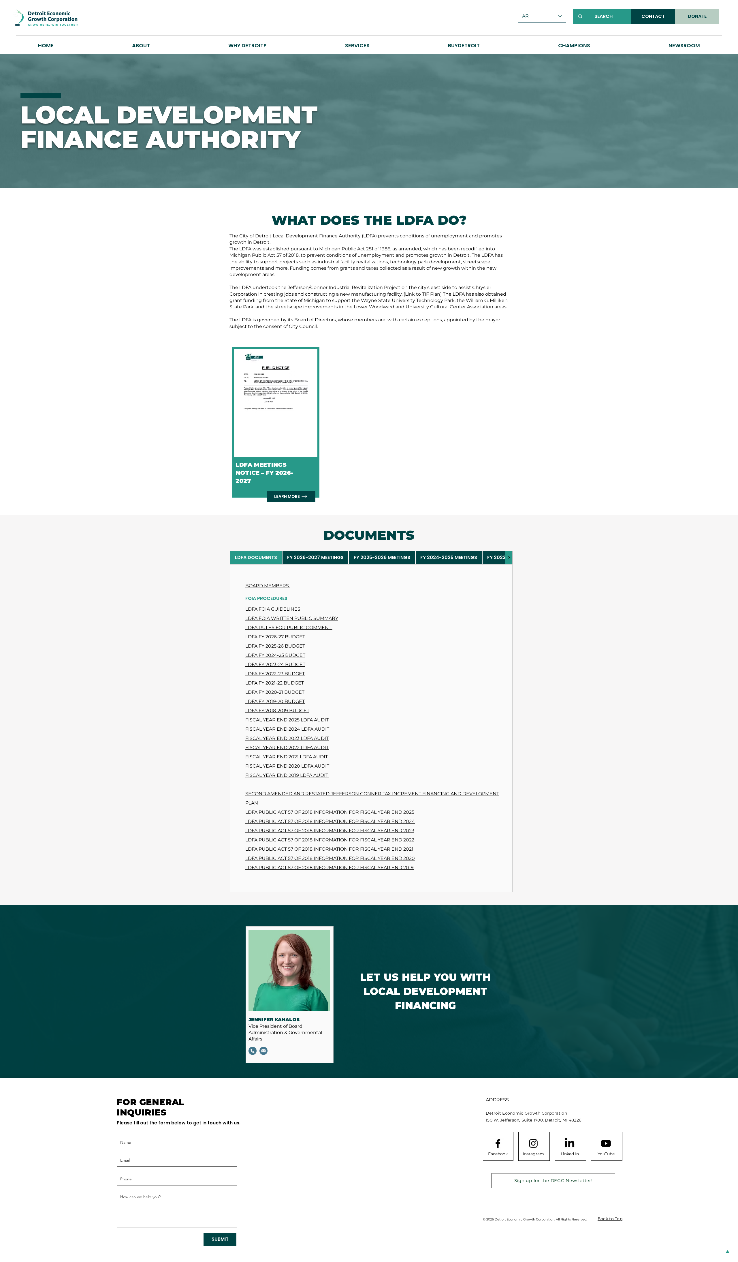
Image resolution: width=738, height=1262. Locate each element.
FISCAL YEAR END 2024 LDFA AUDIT (287, 729)
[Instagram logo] (533, 1143)
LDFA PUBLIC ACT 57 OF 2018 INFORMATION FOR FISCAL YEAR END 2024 (330, 821)
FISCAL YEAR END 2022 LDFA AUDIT (287, 747)
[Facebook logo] (498, 1143)
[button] (247, 45)
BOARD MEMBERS (267, 585)
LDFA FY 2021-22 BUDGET (274, 683)
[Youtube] (606, 1143)
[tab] (256, 557)
